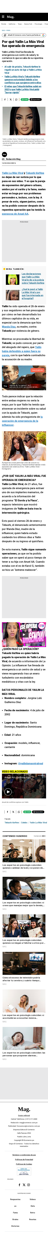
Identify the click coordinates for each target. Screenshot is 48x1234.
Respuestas (15, 1199)
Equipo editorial (24, 1115)
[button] (8, 791)
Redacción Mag (13, 159)
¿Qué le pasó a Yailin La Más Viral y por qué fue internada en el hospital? (32, 294)
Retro (32, 1213)
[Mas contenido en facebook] (19, 1185)
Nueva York (28, 24)
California (12, 24)
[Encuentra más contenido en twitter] (10, 99)
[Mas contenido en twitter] (24, 1185)
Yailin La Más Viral (38, 822)
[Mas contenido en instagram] (28, 1185)
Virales (15, 1219)
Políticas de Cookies (24, 1164)
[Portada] (24, 1113)
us (15, 1206)
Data (33, 1206)
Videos (33, 1199)
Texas (20, 24)
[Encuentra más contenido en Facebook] (5, 99)
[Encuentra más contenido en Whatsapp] (16, 99)
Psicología (38, 24)
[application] (24, 786)
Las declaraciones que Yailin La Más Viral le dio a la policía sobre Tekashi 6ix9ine (33, 278)
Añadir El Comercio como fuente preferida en (24, 35)
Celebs (24, 822)
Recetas (32, 1219)
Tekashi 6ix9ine (11, 822)
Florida (3, 24)
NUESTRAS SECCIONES (24, 1193)
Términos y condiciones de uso (24, 1155)
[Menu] (4, 17)
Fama (15, 1213)
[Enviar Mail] (3, 159)
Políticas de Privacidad (24, 1159)
